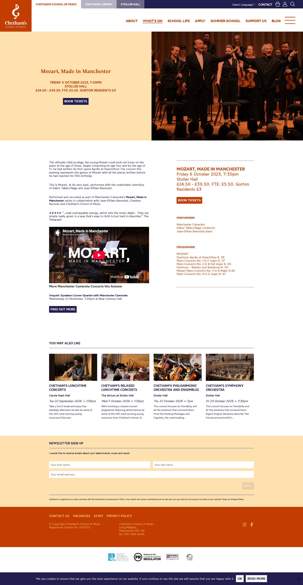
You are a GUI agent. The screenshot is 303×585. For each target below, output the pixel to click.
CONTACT (265, 4)
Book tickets (75, 101)
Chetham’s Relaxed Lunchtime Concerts (119, 388)
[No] (298, 578)
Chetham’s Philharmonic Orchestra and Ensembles (176, 388)
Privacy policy (119, 516)
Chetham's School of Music (16, 16)
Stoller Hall (130, 4)
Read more (256, 579)
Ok (240, 579)
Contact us (59, 516)
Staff (98, 516)
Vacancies (81, 516)
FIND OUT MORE (62, 309)
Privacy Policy (237, 499)
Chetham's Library (99, 4)
